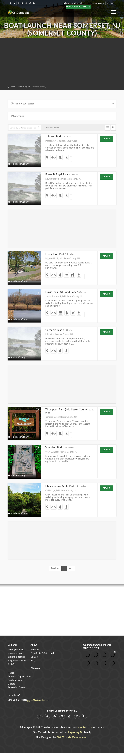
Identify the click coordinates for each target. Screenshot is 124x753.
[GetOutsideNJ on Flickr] (22, 3)
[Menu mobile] (113, 11)
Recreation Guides (17, 687)
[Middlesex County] (24, 264)
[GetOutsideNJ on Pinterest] (18, 3)
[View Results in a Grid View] (113, 128)
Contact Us (85, 727)
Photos (66, 3)
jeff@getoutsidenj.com (40, 700)
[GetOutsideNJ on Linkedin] (34, 3)
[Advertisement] (62, 62)
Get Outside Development (72, 737)
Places (11, 673)
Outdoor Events (15, 680)
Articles (75, 3)
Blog (33, 660)
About (82, 3)
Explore (11, 684)
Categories (18, 116)
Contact (111, 3)
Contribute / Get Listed (42, 653)
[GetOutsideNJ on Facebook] (10, 3)
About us (35, 650)
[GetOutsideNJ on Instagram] (30, 3)
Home (13, 87)
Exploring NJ (75, 732)
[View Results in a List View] (107, 128)
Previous (55, 568)
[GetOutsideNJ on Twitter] (14, 3)
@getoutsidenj (91, 647)
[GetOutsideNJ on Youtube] (26, 3)
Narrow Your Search (24, 104)
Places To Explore (23, 87)
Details (106, 139)
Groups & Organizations (19, 676)
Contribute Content (97, 3)
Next (71, 568)
